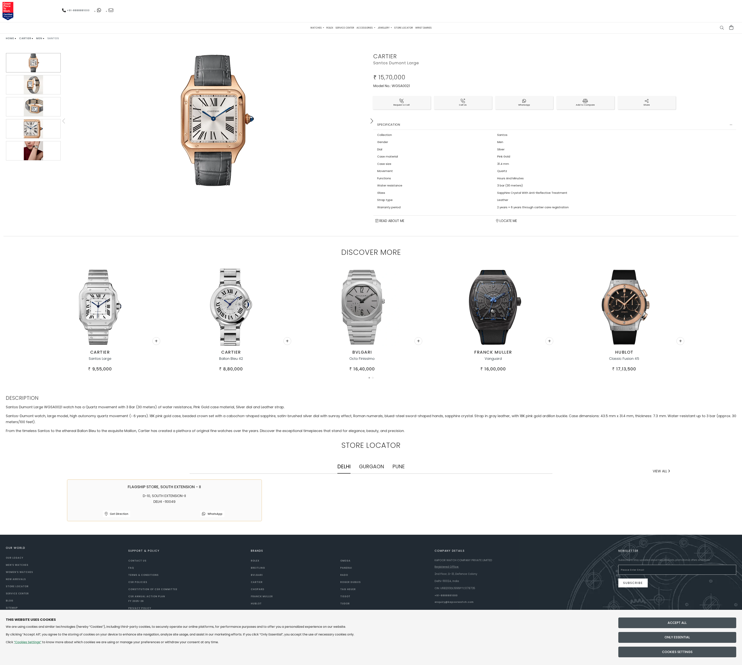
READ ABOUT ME (391, 221)
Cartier (25, 38)
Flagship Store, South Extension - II (164, 487)
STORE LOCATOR (17, 586)
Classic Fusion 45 (624, 358)
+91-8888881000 (78, 10)
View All (660, 471)
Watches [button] (316, 27)
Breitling (258, 567)
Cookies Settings (677, 652)
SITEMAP (12, 607)
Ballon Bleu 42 (231, 358)
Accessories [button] (365, 27)
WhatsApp (214, 514)
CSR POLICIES (137, 582)
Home (10, 38)
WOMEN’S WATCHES (19, 572)
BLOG (9, 600)
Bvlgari (362, 352)
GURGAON (371, 466)
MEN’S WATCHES (17, 565)
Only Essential (677, 637)
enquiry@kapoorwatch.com (454, 602)
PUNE (398, 466)
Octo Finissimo (362, 358)
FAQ (131, 567)
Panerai (346, 567)
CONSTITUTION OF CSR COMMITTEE (152, 589)
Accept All (677, 622)
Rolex (329, 27)
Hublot (624, 352)
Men (39, 38)
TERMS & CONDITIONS (143, 575)
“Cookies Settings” (27, 642)
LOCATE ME (508, 221)
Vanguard (493, 358)
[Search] (722, 28)
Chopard (257, 589)
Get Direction (118, 514)
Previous (64, 121)
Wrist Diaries (423, 27)
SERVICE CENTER (17, 593)
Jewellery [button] (384, 27)
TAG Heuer (348, 589)
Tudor (345, 603)
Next (372, 121)
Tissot (345, 596)
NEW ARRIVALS (16, 579)
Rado (344, 575)
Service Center (344, 27)
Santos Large (100, 358)
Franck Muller (493, 352)
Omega (345, 560)
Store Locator (403, 27)
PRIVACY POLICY (139, 608)
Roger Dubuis (350, 582)
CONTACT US (137, 560)
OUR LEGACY (14, 557)
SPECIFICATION (388, 124)
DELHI (344, 466)
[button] (369, 378)
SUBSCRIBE (633, 583)
